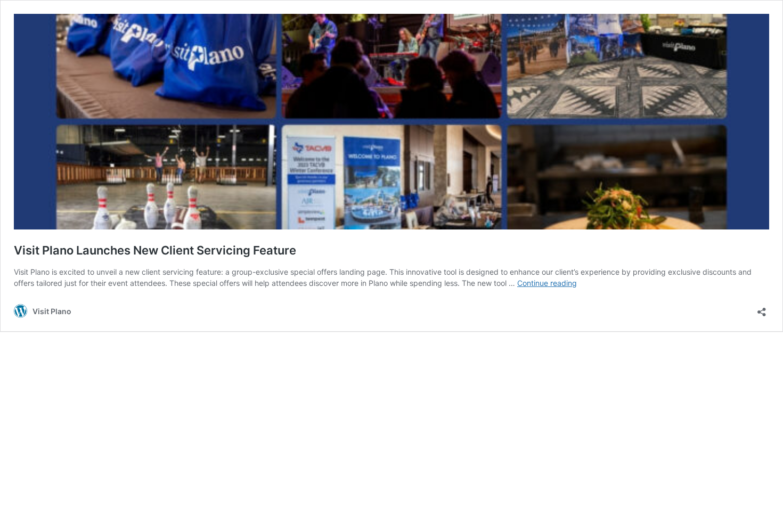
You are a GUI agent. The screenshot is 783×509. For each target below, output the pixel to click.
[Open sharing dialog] (761, 308)
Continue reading (547, 283)
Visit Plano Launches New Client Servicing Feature (155, 250)
